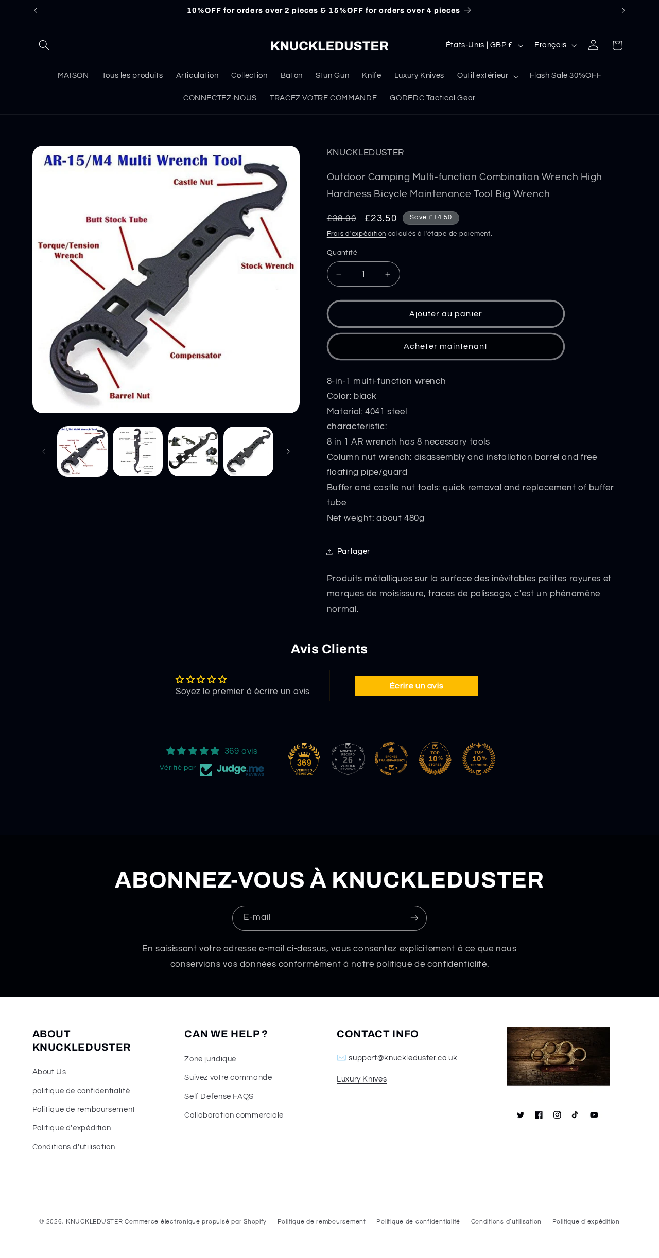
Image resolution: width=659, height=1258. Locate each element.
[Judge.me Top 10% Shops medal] (435, 758)
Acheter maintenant (446, 346)
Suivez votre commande (228, 1078)
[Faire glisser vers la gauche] (43, 451)
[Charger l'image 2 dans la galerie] (138, 451)
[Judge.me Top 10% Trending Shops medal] (478, 758)
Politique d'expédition (71, 1128)
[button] (44, 45)
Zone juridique (210, 1059)
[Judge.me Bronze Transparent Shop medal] (391, 758)
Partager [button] (353, 551)
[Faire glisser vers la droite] (288, 451)
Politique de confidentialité (418, 1222)
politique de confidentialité (81, 1091)
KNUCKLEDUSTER (94, 1222)
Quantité (342, 252)
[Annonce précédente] (35, 10)
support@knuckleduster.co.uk (403, 1058)
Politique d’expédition (586, 1222)
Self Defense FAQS (219, 1097)
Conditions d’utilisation (506, 1222)
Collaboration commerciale (234, 1115)
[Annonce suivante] (623, 10)
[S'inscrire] (414, 918)
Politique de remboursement (83, 1109)
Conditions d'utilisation (73, 1147)
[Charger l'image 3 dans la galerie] (193, 451)
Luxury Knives (362, 1079)
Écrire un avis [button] (417, 686)
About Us (49, 1072)
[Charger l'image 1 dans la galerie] (83, 451)
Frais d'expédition (356, 234)
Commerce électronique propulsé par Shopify (196, 1222)
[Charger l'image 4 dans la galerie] (248, 451)
